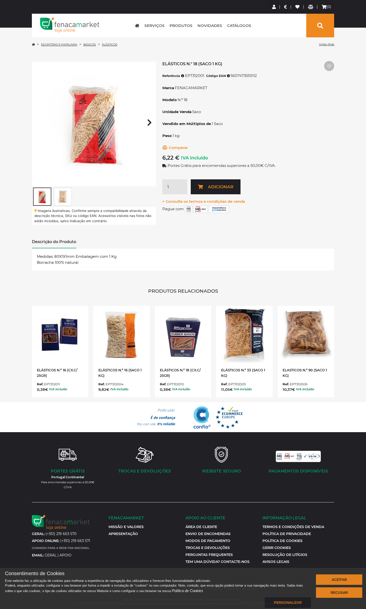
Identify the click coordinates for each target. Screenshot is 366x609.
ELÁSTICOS (109, 44)
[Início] (33, 44)
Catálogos (239, 25)
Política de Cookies (187, 591)
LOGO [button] (70, 25)
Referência (171, 76)
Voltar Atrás (326, 44)
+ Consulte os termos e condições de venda (203, 201)
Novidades (209, 25)
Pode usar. (156, 417)
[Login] (274, 7)
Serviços (154, 25)
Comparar (178, 147)
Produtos (181, 25)
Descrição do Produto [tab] (54, 241)
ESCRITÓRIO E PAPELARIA (59, 44)
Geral (51, 555)
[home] (137, 25)
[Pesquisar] (320, 25)
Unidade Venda (176, 111)
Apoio (65, 555)
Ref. (40, 384)
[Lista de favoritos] (297, 7)
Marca (168, 87)
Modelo (169, 99)
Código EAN (216, 76)
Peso (167, 135)
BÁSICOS (89, 44)
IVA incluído (194, 158)
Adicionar (220, 186)
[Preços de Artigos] (285, 7)
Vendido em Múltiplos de (186, 123)
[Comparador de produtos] (311, 7)
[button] (276, 547)
